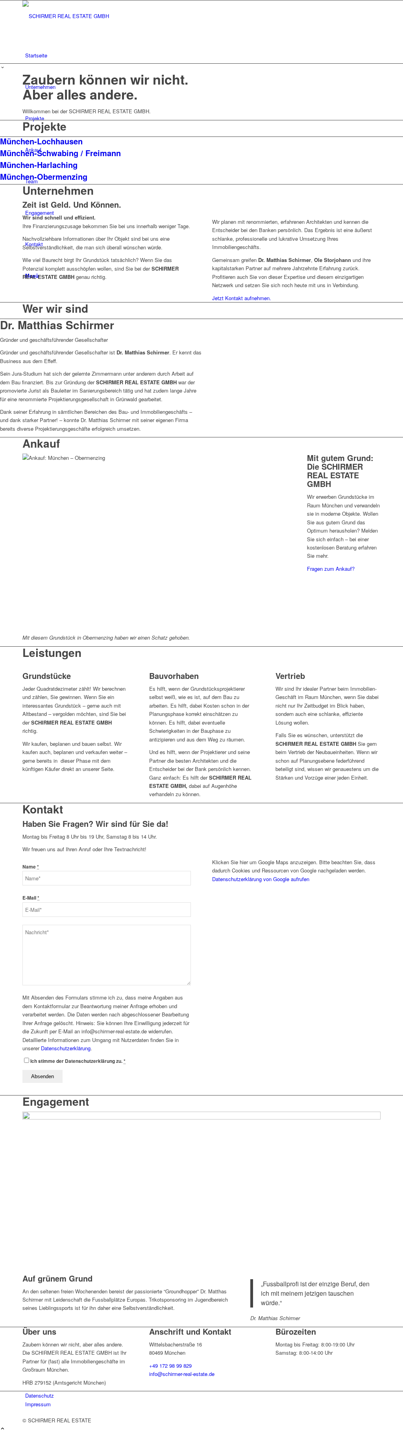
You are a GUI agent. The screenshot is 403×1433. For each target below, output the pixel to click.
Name (30, 866)
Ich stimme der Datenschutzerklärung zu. (78, 1061)
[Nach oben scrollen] (2, 1429)
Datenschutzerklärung (66, 1048)
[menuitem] (203, 55)
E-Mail (30, 897)
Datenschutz (39, 1395)
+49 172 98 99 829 (170, 1365)
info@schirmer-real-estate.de (181, 1374)
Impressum (38, 1404)
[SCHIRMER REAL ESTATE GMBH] (81, 16)
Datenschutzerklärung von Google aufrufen (260, 879)
